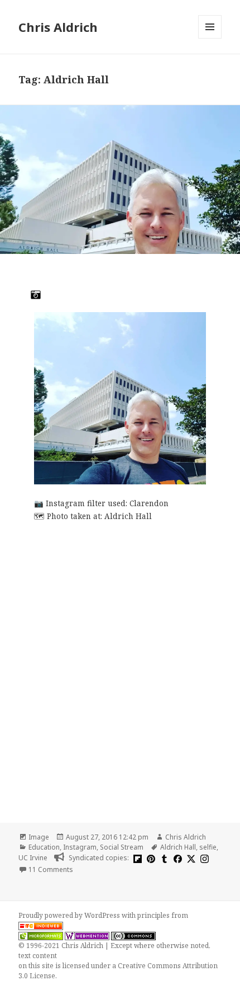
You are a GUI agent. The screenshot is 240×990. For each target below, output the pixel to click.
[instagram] (203, 858)
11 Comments (50, 869)
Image (38, 837)
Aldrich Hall (178, 847)
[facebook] (176, 858)
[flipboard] (136, 858)
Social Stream (121, 847)
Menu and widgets (210, 38)
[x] (190, 858)
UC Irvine (32, 857)
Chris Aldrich (58, 26)
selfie (208, 847)
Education (44, 847)
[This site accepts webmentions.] (87, 936)
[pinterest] (149, 858)
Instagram (80, 847)
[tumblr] (163, 858)
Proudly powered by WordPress (70, 915)
